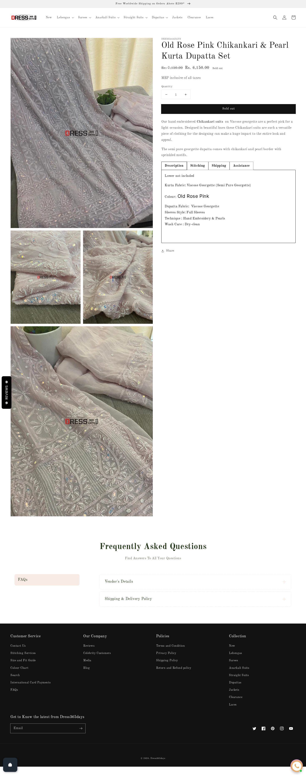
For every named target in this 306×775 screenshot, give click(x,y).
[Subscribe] (80, 728)
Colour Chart (19, 668)
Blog (86, 668)
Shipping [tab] (219, 166)
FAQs (14, 689)
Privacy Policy (166, 653)
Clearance (235, 697)
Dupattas (235, 682)
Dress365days (158, 758)
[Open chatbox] (297, 766)
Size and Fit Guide (23, 660)
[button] (275, 17)
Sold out (228, 108)
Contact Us (18, 645)
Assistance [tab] (241, 166)
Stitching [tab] (197, 166)
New (232, 645)
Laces (233, 704)
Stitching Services (23, 653)
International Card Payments (30, 682)
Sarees (233, 660)
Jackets (234, 689)
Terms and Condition (170, 645)
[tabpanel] (228, 206)
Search (15, 675)
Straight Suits (239, 675)
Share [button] (170, 250)
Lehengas (235, 653)
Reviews (89, 645)
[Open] (10, 765)
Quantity (166, 86)
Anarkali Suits (239, 668)
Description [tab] (174, 166)
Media (87, 660)
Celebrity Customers (97, 653)
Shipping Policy (167, 660)
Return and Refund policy (173, 668)
